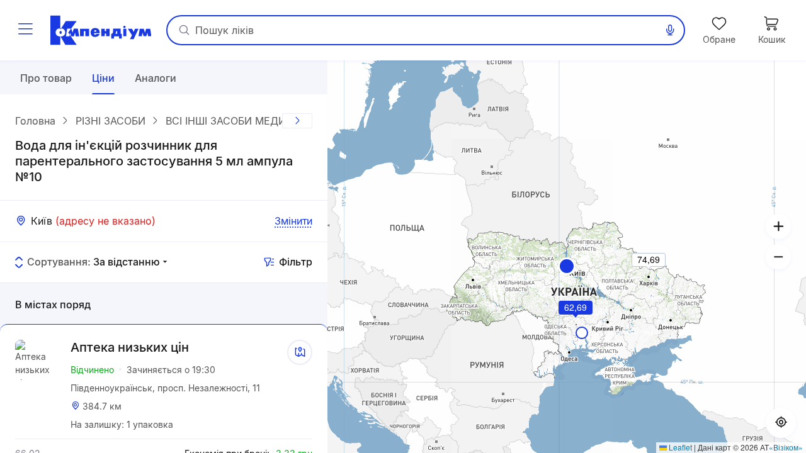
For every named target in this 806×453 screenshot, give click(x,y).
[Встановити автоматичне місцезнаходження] (781, 423)
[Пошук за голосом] (670, 30)
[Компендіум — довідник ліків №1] (100, 30)
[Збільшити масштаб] (778, 226)
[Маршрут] (299, 352)
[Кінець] (297, 120)
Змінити (293, 221)
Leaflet (679, 447)
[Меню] (25, 30)
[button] (567, 266)
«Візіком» (786, 447)
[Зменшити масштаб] (778, 256)
